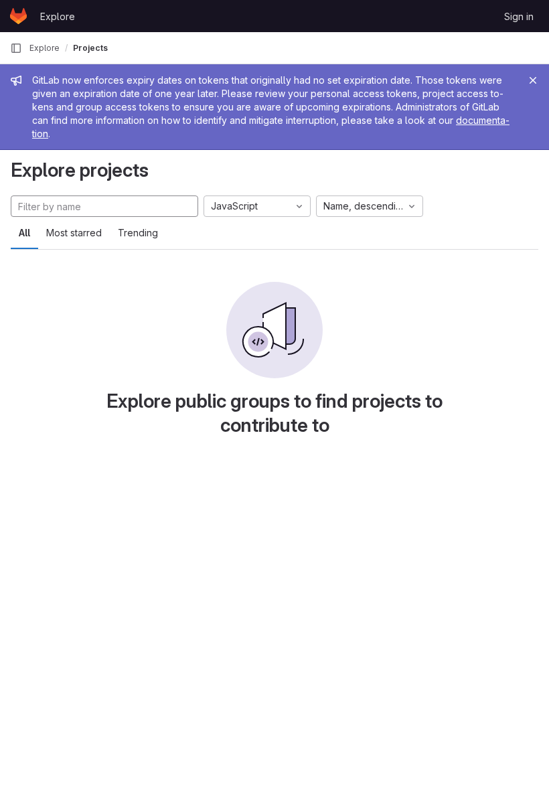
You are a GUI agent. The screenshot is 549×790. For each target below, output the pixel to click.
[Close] (533, 80)
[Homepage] (18, 16)
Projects (90, 48)
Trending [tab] (138, 232)
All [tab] (24, 232)
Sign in (519, 16)
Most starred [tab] (74, 232)
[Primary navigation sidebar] (16, 48)
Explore (57, 16)
